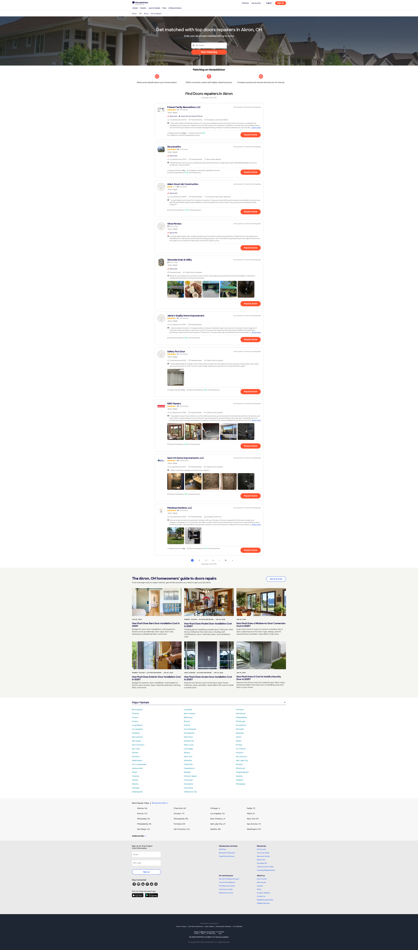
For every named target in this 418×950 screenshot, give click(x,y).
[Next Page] (232, 560)
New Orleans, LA (217, 819)
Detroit (187, 725)
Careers (260, 886)
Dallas (238, 741)
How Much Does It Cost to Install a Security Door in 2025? (258, 678)
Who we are (261, 882)
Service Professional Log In (229, 879)
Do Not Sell (211, 932)
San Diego (136, 741)
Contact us (261, 896)
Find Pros (222, 849)
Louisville (188, 709)
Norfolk (239, 764)
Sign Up (280, 3)
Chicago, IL (215, 808)
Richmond (240, 768)
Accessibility (220, 933)
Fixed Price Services (226, 856)
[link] (209, 110)
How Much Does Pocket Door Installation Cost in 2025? (208, 625)
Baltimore (188, 717)
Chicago (135, 788)
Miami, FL (251, 813)
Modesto (136, 733)
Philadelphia (241, 717)
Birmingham (137, 709)
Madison (239, 780)
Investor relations (263, 893)
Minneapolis (189, 733)
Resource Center (263, 856)
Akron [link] (146, 14)
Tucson (135, 717)
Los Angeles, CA (217, 813)
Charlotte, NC (180, 808)
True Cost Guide (263, 853)
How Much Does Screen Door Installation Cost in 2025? (208, 678)
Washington (137, 760)
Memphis (240, 729)
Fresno (135, 721)
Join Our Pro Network (227, 882)
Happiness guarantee (265, 900)
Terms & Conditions (222, 937)
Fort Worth (241, 749)
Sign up (146, 872)
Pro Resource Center (227, 886)
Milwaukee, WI (143, 819)
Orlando (135, 776)
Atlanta (135, 784)
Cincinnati (188, 780)
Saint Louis (188, 745)
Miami (134, 772)
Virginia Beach (242, 772)
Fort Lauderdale (139, 764)
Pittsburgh (240, 721)
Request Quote (250, 135)
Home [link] (134, 14)
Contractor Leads (226, 889)
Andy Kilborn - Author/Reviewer (198, 673)
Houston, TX (179, 813)
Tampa (135, 780)
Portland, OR (179, 824)
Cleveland (188, 784)
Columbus (188, 788)
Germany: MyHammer (196, 926)
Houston (239, 753)
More (164, 8)
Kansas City (189, 741)
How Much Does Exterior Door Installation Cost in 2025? (156, 678)
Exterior (143, 8)
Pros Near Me (262, 863)
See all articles (276, 579)
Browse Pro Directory (227, 853)
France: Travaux (181, 926)
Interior (135, 8)
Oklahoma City (190, 792)
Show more (256, 128)
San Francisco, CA (182, 829)
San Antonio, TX (254, 824)
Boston (187, 721)
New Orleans (189, 713)
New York (188, 756)
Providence (241, 725)
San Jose (136, 749)
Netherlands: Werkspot (223, 926)
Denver (135, 753)
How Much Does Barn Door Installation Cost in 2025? (156, 624)
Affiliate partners (263, 903)
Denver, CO (142, 813)
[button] (175, 289)
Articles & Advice (175, 8)
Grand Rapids (190, 729)
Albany (187, 753)
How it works (262, 879)
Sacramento (137, 737)
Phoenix (135, 713)
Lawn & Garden (154, 8)
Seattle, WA (215, 829)
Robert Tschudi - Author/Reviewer (198, 619)
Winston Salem (190, 776)
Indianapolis (137, 792)
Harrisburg (240, 713)
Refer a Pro (261, 860)
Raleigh (187, 772)
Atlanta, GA (142, 808)
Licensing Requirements (266, 870)
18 (225, 560)
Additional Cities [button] (138, 836)
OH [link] (140, 14)
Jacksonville (137, 768)
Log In (269, 3)
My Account (261, 849)
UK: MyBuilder (237, 926)
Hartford (135, 756)
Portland (240, 709)
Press (259, 889)
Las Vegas (188, 749)
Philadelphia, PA (144, 824)
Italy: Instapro (209, 926)
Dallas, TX (251, 808)
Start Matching (209, 52)
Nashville (240, 733)
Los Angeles (137, 729)
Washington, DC (254, 829)
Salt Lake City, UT (218, 824)
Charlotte (188, 764)
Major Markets (140, 702)
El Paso (239, 745)
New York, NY (253, 819)
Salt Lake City (242, 760)
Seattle (239, 776)
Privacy (196, 932)
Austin (238, 737)
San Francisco (138, 745)
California (203, 932)
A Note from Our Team (265, 867)
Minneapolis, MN (181, 819)
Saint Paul (188, 737)
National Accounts (226, 893)
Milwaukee (240, 784)
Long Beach (137, 725)
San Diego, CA (143, 829)
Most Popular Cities (140, 803)
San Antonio (241, 756)
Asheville (188, 760)
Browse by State (159, 803)
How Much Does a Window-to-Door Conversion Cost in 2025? (260, 624)
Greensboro (189, 768)
